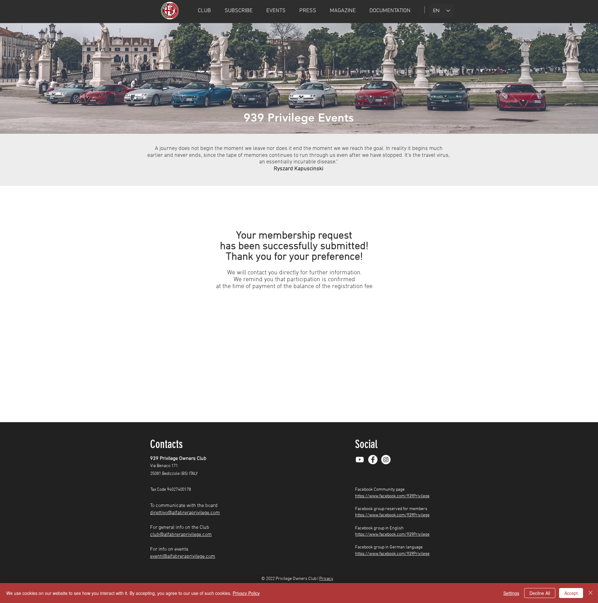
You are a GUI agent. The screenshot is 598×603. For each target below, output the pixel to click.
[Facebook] (372, 459)
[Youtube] (359, 459)
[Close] (590, 593)
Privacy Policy (246, 593)
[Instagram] (386, 459)
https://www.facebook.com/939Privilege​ (392, 554)
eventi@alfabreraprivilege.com (182, 556)
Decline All (539, 593)
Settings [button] (511, 593)
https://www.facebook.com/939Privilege (392, 496)
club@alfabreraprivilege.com (181, 535)
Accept (571, 593)
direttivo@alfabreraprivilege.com (185, 513)
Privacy (326, 578)
